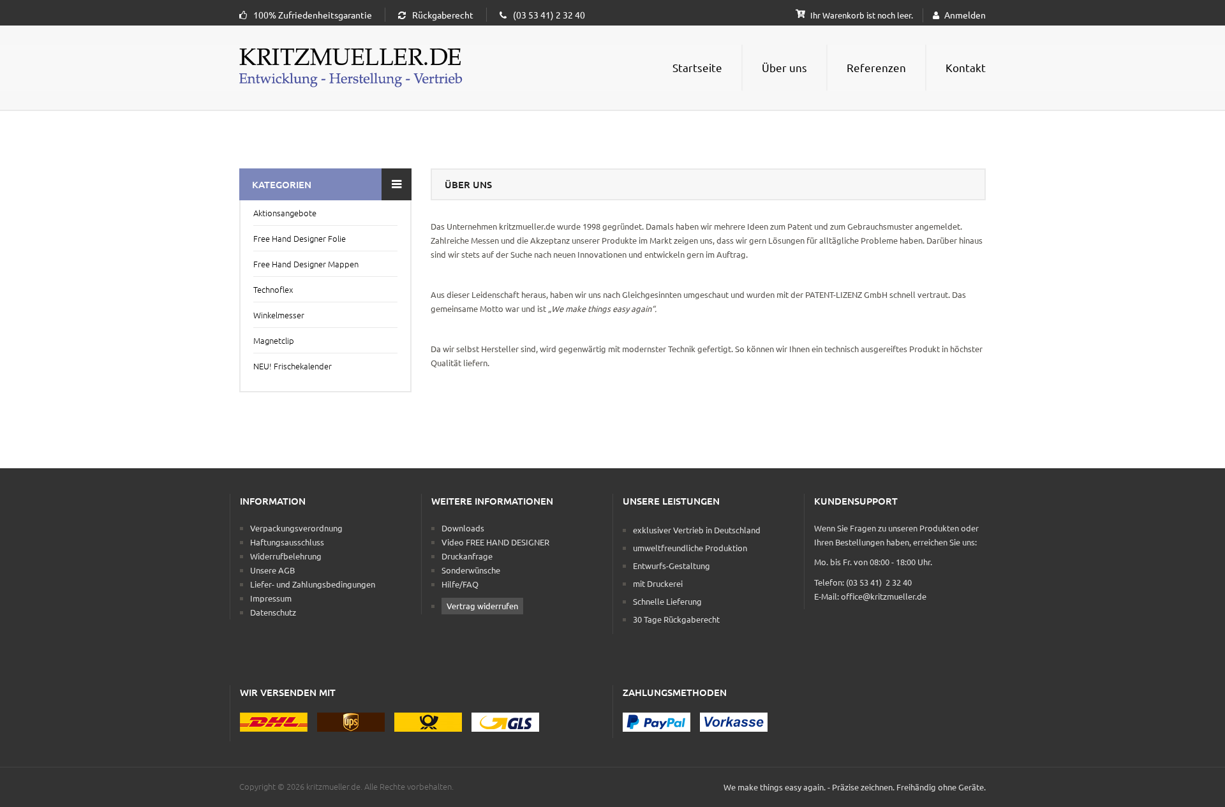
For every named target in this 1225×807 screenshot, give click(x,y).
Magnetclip (273, 340)
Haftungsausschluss (287, 542)
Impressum (271, 598)
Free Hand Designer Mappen (306, 264)
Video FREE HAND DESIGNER (495, 542)
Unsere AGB (272, 570)
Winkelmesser (278, 315)
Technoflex (273, 289)
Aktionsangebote (284, 213)
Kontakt (966, 67)
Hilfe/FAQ (460, 584)
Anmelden (965, 14)
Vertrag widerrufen (482, 605)
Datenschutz (273, 612)
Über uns (784, 67)
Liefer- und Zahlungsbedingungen (312, 584)
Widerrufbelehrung (286, 556)
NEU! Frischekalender (292, 366)
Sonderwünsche (471, 570)
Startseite (697, 67)
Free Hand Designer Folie (299, 238)
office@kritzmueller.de (883, 596)
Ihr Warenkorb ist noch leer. (860, 15)
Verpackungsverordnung (296, 527)
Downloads (463, 527)
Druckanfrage (467, 556)
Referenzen (876, 67)
